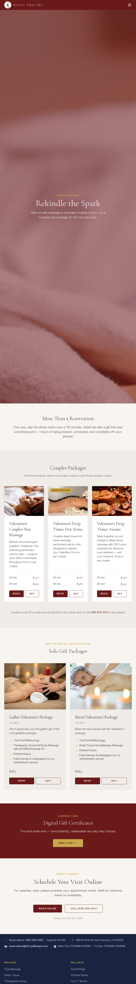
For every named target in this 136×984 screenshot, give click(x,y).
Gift (32, 593)
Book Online (47, 908)
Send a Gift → (68, 843)
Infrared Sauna (79, 975)
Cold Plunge (78, 969)
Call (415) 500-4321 (84, 908)
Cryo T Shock (79, 981)
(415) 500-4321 (99, 612)
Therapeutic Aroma (15, 981)
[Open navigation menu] (129, 4)
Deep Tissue (11, 975)
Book (16, 593)
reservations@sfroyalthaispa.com (28, 946)
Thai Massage (12, 969)
